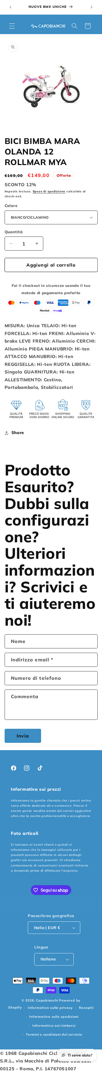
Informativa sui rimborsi (53, 1025)
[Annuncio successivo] (92, 7)
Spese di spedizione (49, 191)
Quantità (14, 231)
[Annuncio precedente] (11, 7)
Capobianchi (47, 1000)
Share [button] (17, 432)
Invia (23, 736)
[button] (11, 25)
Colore (11, 205)
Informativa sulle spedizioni (54, 1017)
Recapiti (86, 1008)
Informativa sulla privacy (50, 1008)
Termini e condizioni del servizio (54, 1034)
